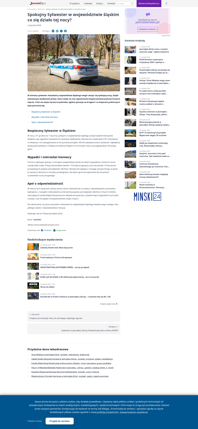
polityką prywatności (108, 412)
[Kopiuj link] (53, 31)
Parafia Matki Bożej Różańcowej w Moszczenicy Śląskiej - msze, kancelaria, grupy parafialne (71, 363)
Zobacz (99, 3)
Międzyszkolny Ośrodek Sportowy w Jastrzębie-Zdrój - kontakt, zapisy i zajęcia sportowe (69, 376)
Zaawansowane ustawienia (134, 412)
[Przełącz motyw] (166, 3)
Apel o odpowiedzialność (42, 122)
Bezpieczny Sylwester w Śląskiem (46, 111)
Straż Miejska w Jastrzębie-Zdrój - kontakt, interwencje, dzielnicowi (60, 354)
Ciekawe (88, 3)
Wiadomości (41, 9)
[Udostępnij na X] (61, 31)
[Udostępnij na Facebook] (65, 31)
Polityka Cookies (35, 421)
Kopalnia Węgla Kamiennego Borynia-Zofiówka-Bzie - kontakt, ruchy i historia (65, 372)
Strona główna (32, 9)
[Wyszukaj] (132, 3)
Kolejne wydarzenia (107, 304)
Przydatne (75, 3)
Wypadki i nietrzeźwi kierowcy (45, 117)
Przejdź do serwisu (60, 421)
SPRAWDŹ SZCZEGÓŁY (147, 29)
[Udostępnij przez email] (57, 31)
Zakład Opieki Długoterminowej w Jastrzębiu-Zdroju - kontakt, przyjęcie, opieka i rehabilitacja (72, 359)
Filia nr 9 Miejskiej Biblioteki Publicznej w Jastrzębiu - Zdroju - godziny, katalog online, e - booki (72, 367)
